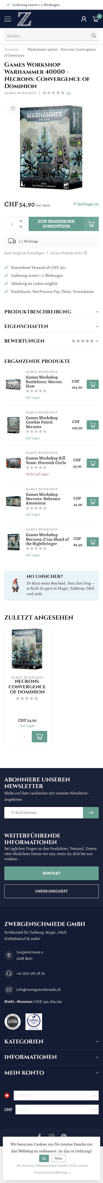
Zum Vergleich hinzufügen (24, 252)
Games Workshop (20, 93)
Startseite (11, 49)
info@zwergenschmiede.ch (38, 989)
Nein (58, 1158)
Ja (44, 1158)
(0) (68, 93)
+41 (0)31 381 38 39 (30, 973)
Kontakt (51, 873)
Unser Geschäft (51, 891)
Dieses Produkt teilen (67, 252)
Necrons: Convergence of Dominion (27, 687)
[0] (95, 19)
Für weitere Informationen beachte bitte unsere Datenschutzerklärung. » (52, 1169)
